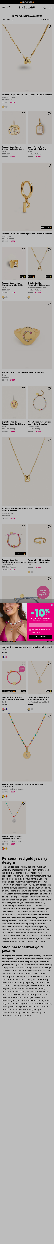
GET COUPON (40, 637)
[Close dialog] (52, 605)
